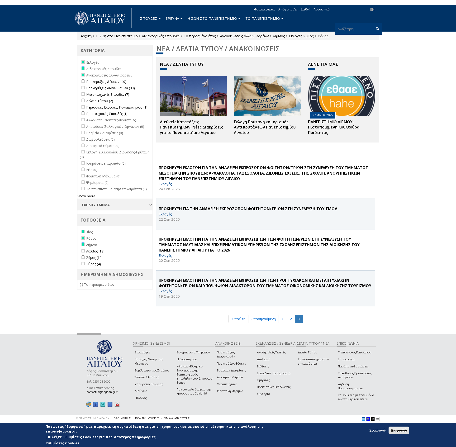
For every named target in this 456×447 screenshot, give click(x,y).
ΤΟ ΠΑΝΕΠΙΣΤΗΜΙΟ (263, 18)
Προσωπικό (322, 9)
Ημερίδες (263, 380)
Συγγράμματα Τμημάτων (193, 352)
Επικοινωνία (346, 359)
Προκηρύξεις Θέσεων (231, 363)
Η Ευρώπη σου (187, 359)
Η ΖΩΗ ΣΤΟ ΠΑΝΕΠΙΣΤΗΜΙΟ (212, 18)
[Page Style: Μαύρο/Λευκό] (378, 419)
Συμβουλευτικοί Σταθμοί (152, 370)
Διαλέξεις (263, 359)
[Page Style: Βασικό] (363, 419)
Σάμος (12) (94, 257)
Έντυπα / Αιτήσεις (147, 377)
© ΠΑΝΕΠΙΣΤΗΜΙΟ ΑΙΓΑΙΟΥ (92, 418)
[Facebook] (95, 404)
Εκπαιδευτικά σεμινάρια (273, 373)
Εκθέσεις (263, 366)
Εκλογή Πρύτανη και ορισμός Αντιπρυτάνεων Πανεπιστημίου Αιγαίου (265, 127)
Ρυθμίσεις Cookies (62, 443)
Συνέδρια (263, 394)
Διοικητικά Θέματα (230, 377)
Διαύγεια (141, 391)
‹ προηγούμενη (263, 318)
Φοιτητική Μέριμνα (230, 391)
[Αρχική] (103, 18)
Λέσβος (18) (95, 251)
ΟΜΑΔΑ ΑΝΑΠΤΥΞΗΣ (177, 418)
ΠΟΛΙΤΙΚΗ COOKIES (147, 418)
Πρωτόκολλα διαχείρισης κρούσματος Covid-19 (194, 391)
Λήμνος (279, 35)
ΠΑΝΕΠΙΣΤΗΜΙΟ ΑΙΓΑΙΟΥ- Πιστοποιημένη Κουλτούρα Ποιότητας (334, 127)
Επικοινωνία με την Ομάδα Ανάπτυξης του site (356, 397)
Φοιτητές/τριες (264, 9)
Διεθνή (305, 9)
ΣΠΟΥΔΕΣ (149, 18)
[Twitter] (102, 404)
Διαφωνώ (399, 430)
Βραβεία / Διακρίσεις (231, 370)
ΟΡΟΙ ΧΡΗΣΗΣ (122, 418)
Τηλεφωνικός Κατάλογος (354, 352)
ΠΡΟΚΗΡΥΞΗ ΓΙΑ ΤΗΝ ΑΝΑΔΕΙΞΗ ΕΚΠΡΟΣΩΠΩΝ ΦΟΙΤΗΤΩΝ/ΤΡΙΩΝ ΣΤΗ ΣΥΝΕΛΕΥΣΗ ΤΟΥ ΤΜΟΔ (248, 208)
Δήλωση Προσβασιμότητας (350, 386)
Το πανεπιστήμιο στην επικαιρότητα (313, 361)
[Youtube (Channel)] (117, 404)
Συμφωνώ (377, 430)
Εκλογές (295, 35)
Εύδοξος (141, 398)
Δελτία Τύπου (307, 352)
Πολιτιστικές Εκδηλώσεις (273, 387)
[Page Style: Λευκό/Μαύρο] (373, 419)
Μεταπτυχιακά (227, 384)
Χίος (310, 35)
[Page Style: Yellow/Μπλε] (368, 419)
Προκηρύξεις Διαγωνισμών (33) (110, 88)
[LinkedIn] (110, 404)
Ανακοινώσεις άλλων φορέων (244, 35)
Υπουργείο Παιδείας (149, 384)
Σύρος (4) (93, 264)
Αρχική (86, 35)
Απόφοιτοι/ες (287, 9)
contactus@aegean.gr (102, 392)
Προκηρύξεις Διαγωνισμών (226, 354)
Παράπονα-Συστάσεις (353, 366)
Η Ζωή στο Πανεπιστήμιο (117, 35)
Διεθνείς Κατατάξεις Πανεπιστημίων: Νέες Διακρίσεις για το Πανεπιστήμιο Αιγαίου (191, 127)
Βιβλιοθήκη (142, 352)
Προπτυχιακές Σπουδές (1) (107, 113)
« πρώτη (238, 318)
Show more (86, 196)
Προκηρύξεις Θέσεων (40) (106, 81)
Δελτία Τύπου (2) (99, 101)
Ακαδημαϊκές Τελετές (271, 352)
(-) (82, 284)
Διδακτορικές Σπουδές (161, 35)
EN (372, 9)
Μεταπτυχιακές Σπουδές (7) (107, 94)
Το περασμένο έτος (200, 35)
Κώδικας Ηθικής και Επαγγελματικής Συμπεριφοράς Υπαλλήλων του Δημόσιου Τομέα (195, 374)
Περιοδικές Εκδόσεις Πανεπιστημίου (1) (116, 107)
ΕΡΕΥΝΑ (173, 18)
